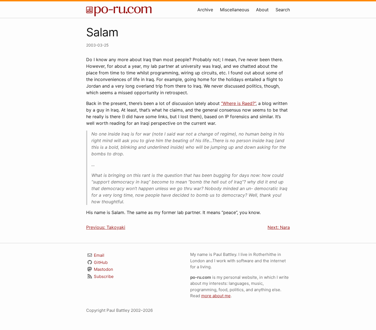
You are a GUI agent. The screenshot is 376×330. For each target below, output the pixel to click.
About (262, 9)
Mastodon (103, 269)
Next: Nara (279, 227)
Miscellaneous (234, 9)
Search (283, 9)
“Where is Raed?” (238, 103)
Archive (205, 9)
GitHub (100, 262)
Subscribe (103, 276)
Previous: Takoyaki (105, 227)
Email (98, 255)
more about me (216, 295)
